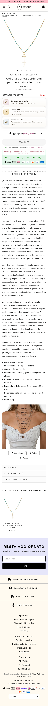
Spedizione (24, 615)
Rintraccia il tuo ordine (24, 623)
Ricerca (24, 631)
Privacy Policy (36, 674)
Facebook (25, 657)
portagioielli (28, 133)
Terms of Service (21, 676)
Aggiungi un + (26, 133)
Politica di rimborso (24, 636)
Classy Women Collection (28, 684)
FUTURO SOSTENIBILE (36, 147)
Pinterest (25, 665)
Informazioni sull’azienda (24, 681)
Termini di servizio (24, 640)
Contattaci (24, 652)
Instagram (25, 669)
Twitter (25, 661)
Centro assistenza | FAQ (24, 619)
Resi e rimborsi (24, 627)
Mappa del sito (24, 648)
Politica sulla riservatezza (24, 644)
